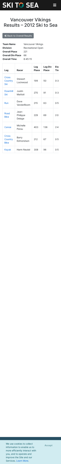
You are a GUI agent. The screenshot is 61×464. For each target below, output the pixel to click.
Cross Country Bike (8, 139)
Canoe (7, 127)
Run (6, 103)
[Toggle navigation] (55, 5)
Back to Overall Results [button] (19, 35)
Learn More (22, 460)
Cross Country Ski (8, 80)
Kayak (7, 149)
